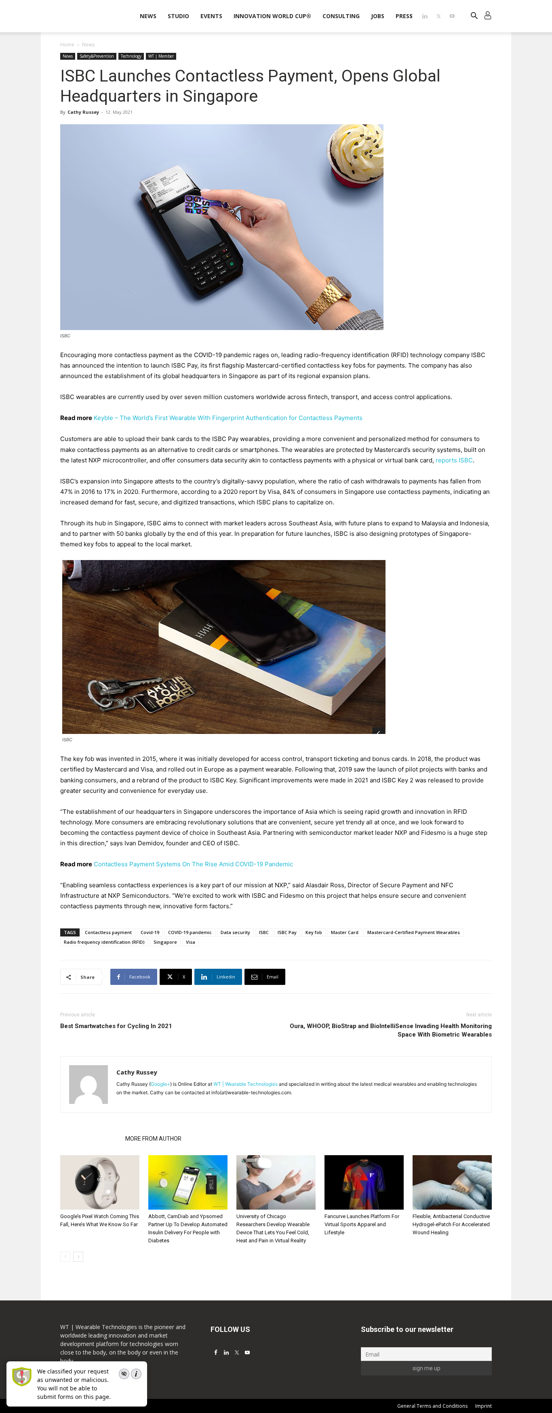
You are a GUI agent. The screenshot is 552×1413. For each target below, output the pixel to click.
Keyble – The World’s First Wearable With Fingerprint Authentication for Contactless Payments (228, 418)
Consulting (341, 16)
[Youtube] (452, 16)
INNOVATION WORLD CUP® (272, 16)
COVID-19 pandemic (190, 932)
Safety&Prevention (97, 56)
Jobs (377, 16)
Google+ (160, 1084)
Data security (235, 932)
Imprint (483, 1406)
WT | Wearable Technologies (245, 1084)
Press (404, 16)
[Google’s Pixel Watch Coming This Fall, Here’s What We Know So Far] (99, 1182)
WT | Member (161, 56)
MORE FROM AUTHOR (153, 1138)
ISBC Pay (287, 932)
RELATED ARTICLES (90, 1138)
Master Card (344, 932)
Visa (190, 942)
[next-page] (78, 1257)
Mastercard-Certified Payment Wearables (413, 932)
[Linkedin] (425, 16)
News (148, 16)
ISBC (264, 932)
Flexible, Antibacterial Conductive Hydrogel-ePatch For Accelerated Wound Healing (451, 1224)
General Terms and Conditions (432, 1406)
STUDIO (178, 16)
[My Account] (488, 16)
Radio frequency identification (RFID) (104, 942)
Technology (131, 56)
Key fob (313, 932)
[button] (474, 17)
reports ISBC (454, 460)
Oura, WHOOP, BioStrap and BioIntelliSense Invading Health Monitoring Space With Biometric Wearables (391, 1030)
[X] (438, 16)
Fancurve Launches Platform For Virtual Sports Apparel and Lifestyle (361, 1224)
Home (67, 44)
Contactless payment (108, 932)
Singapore (165, 942)
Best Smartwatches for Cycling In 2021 (116, 1026)
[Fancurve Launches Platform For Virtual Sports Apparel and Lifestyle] (364, 1182)
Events (211, 16)
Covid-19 (150, 932)
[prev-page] (65, 1257)
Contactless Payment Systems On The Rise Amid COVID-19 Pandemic (193, 864)
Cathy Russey (83, 112)
